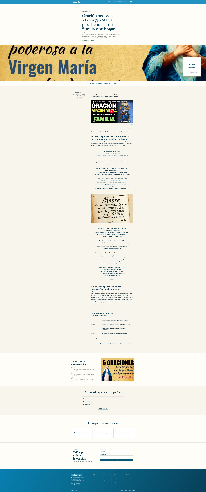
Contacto (127, 482)
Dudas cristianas (119, 1)
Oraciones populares (94, 480)
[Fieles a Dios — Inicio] (76, 2)
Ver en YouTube (130, 124)
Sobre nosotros (128, 476)
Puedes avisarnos (117, 433)
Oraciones (109, 1)
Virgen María (87, 9)
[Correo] (79, 484)
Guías (115, 476)
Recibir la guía (116, 460)
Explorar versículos (102, 408)
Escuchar (92, 83)
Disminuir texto (99, 83)
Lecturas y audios (117, 482)
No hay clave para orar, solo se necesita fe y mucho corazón (79, 98)
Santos (114, 1)
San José (104, 478)
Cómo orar (92, 482)
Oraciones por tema (94, 478)
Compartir (93, 40)
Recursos (124, 1)
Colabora (127, 480)
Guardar (115, 83)
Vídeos (115, 480)
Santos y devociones (106, 476)
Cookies (129, 490)
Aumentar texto (107, 83)
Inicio (83, 9)
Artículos (115, 478)
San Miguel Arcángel (106, 480)
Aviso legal (121, 490)
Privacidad (125, 490)
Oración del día (93, 476)
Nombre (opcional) (103, 449)
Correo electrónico (103, 454)
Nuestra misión (128, 478)
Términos (133, 490)
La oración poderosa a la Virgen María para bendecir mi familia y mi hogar (80, 95)
